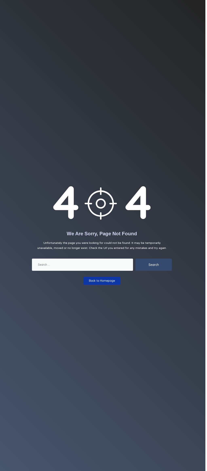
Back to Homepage (102, 281)
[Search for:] (82, 265)
